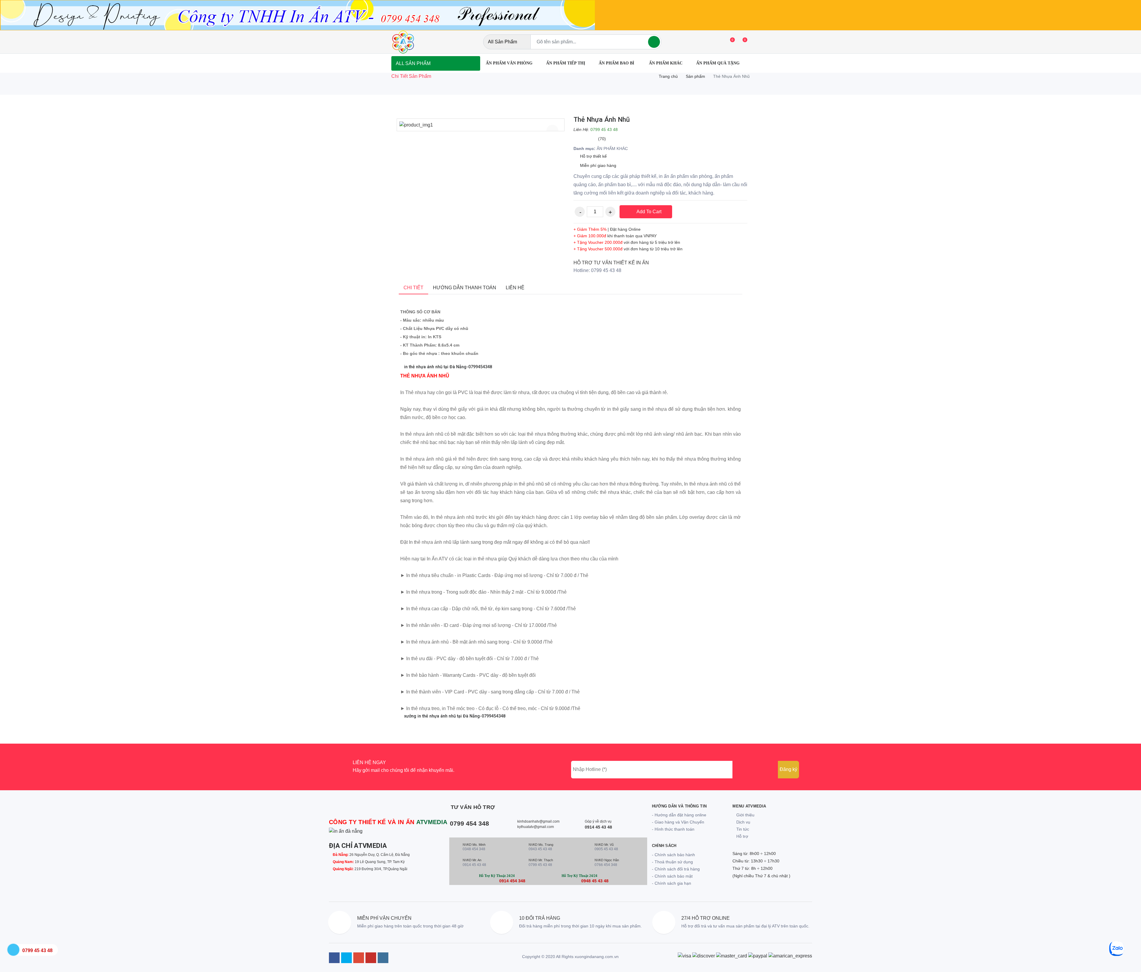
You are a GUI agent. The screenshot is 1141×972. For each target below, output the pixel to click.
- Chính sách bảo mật (672, 876)
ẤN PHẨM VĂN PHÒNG (509, 63)
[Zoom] (552, 131)
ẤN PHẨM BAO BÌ (617, 63)
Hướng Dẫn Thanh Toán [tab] (464, 287)
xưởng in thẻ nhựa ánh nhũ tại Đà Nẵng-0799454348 (454, 716)
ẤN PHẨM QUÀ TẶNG (718, 63)
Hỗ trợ (741, 836)
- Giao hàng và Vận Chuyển (678, 822)
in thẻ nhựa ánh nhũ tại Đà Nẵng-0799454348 (447, 366)
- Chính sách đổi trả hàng (676, 869)
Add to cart (648, 211)
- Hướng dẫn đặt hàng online (679, 815)
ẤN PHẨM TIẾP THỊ (565, 63)
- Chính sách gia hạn (671, 883)
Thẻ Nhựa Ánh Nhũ (601, 119)
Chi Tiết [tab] (413, 287)
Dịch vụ (742, 822)
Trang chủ (668, 76)
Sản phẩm (695, 76)
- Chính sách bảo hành (673, 854)
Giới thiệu (744, 815)
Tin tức (742, 829)
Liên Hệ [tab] (515, 287)
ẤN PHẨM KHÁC (666, 63)
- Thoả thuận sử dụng (672, 861)
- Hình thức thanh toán (673, 829)
